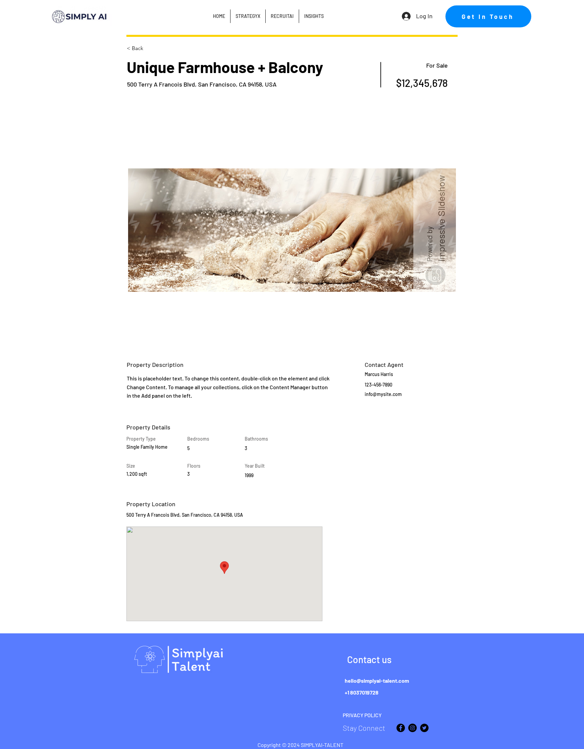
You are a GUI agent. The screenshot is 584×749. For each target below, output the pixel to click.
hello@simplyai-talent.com (377, 680)
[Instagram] (412, 728)
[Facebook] (400, 728)
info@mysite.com (383, 394)
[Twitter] (424, 728)
